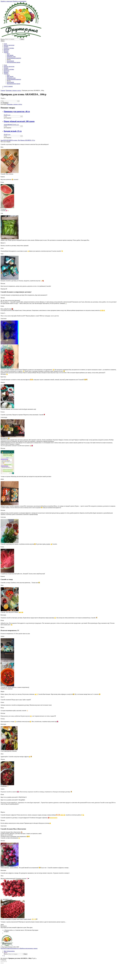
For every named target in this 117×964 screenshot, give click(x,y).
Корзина (6, 51)
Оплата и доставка (9, 48)
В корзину (5, 102)
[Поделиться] (3, 961)
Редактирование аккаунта (14, 58)
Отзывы (6, 46)
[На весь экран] (4, 961)
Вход (8, 53)
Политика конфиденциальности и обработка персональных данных (19, 948)
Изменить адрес (11, 56)
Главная (3, 90)
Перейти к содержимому (19, 1)
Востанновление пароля (13, 62)
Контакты (6, 49)
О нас (5, 43)
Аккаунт (6, 52)
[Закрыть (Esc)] (1, 961)
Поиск (22, 39)
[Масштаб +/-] (6, 961)
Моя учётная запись (9, 951)
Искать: (3, 39)
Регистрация (10, 61)
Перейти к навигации (6, 1)
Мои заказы (10, 55)
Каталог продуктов (9, 45)
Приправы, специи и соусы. (13, 90)
